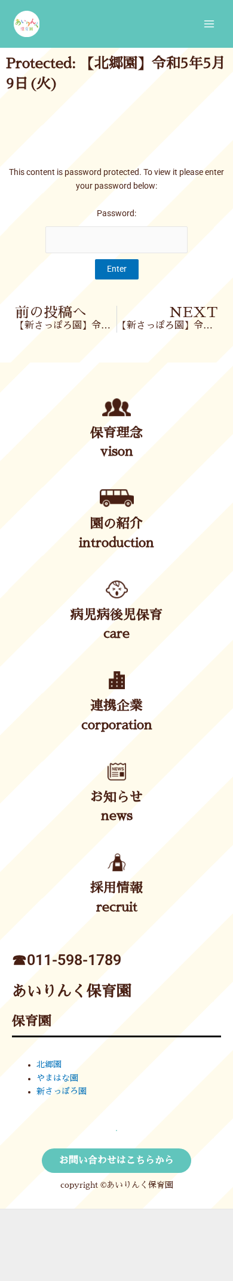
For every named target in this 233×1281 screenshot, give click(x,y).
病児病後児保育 (116, 615)
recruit (116, 907)
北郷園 (49, 1064)
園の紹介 (116, 523)
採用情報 (116, 888)
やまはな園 (57, 1078)
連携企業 (116, 705)
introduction (116, 542)
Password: (116, 213)
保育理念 (116, 433)
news (117, 815)
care (116, 633)
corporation (116, 725)
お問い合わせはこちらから (116, 1160)
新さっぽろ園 (61, 1091)
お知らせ (116, 797)
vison (116, 451)
